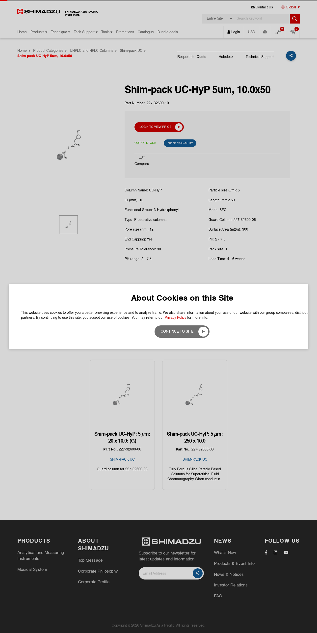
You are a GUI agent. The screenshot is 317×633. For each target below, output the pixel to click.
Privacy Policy (175, 317)
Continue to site (177, 331)
